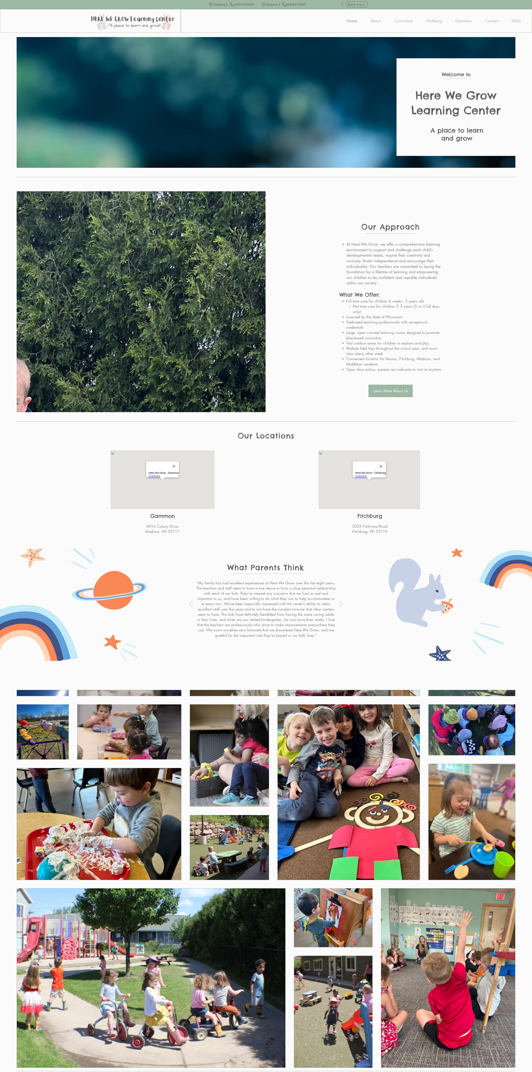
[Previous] (191, 604)
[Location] (211, 4)
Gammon (272, 4)
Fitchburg (219, 4)
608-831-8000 (296, 4)
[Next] (340, 604)
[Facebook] (342, 4)
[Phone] (232, 4)
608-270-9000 (244, 4)
